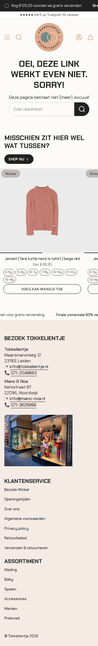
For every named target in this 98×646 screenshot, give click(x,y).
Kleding (10, 569)
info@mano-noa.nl (27, 398)
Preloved (12, 618)
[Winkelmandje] (90, 37)
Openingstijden (17, 499)
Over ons (12, 508)
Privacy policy (16, 528)
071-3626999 (23, 405)
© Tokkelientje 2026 (21, 636)
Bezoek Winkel (16, 489)
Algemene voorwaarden (24, 518)
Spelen (10, 589)
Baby (8, 579)
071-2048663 (24, 373)
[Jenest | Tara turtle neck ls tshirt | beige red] (42, 210)
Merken (10, 608)
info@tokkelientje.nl (29, 366)
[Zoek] (81, 109)
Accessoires (15, 598)
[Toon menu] (7, 37)
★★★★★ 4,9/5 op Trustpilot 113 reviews (49, 15)
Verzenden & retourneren (26, 547)
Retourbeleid (15, 537)
